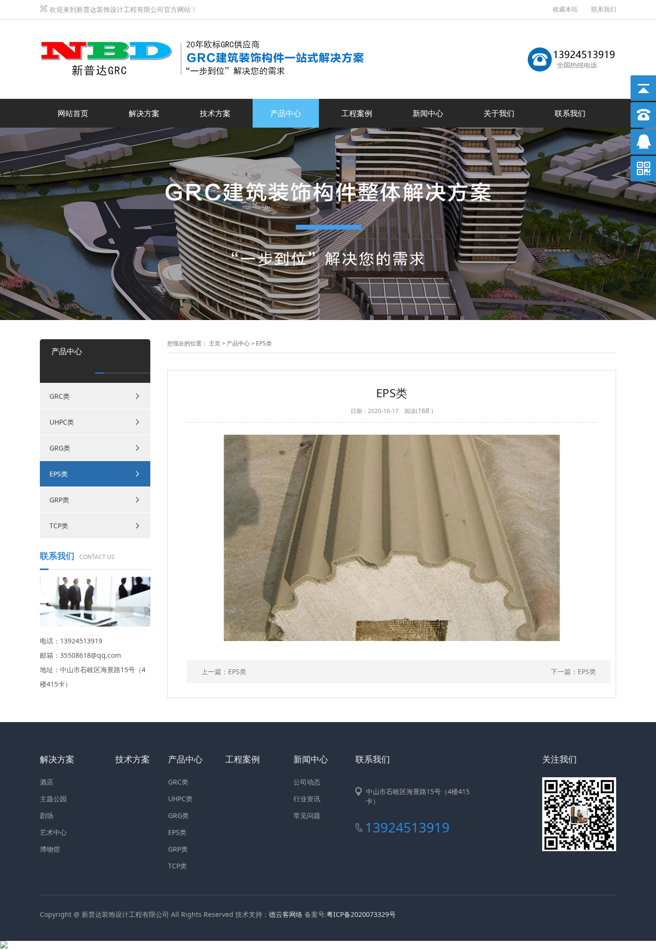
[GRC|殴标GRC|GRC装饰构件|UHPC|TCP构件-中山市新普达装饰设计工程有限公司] (208, 30)
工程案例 (356, 113)
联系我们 (603, 9)
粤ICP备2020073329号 (361, 914)
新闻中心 (428, 113)
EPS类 (58, 473)
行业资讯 (306, 798)
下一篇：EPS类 (573, 671)
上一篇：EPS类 (223, 671)
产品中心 (285, 113)
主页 (214, 343)
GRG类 (59, 447)
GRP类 (59, 499)
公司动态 (306, 781)
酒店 (46, 781)
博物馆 (50, 849)
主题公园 (53, 798)
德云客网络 (286, 914)
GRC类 (59, 396)
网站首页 (73, 113)
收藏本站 (565, 9)
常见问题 (306, 815)
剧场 (46, 815)
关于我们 (499, 113)
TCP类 (58, 525)
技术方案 (215, 113)
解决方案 (144, 113)
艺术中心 (53, 832)
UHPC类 (61, 422)
